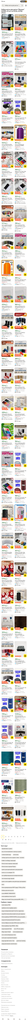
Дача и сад (3, 988)
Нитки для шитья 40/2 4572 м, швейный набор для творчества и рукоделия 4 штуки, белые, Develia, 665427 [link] (7, 608)
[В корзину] (12, 29)
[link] (7, 849)
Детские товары (5, 1000)
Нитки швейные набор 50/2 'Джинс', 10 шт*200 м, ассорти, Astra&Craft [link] (20, 34)
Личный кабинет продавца (7, 952)
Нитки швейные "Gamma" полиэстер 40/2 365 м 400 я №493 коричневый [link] (20, 634)
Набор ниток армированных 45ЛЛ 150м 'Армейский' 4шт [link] (20, 825)
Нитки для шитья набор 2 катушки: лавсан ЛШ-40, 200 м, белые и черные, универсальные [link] (7, 118)
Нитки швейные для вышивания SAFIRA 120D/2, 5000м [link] (19, 145)
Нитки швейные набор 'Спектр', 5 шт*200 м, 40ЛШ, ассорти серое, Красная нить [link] (20, 444)
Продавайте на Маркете (6, 954)
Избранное (14, 1019)
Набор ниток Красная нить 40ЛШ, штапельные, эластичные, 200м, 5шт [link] (20, 199)
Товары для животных (6, 996)
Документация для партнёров (8, 956)
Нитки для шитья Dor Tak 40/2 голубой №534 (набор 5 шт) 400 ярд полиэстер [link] (20, 471)
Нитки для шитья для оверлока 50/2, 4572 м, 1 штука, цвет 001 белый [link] (20, 415)
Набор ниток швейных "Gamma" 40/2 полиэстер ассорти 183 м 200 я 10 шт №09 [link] (20, 333)
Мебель (3, 971)
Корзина (19, 1019)
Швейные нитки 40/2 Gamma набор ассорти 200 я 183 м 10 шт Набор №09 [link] (7, 798)
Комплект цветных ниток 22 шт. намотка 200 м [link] (20, 280)
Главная (3, 1019)
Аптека (2, 982)
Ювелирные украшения (6, 1002)
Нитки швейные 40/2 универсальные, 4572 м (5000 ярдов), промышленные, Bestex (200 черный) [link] (7, 525)
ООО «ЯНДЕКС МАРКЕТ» (10, 1013)
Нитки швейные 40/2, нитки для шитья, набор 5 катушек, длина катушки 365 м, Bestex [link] (7, 333)
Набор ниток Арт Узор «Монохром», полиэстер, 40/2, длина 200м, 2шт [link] (7, 199)
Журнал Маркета (5, 1011)
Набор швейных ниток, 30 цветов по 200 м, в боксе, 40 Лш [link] (7, 307)
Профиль (25, 1019)
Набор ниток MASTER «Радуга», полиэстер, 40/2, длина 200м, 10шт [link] (7, 498)
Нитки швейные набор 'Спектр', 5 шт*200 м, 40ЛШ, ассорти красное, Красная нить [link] (7, 388)
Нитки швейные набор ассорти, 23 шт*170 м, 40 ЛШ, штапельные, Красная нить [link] (7, 145)
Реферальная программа (6, 963)
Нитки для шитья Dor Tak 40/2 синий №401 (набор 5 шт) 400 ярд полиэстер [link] (20, 688)
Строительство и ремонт (6, 998)
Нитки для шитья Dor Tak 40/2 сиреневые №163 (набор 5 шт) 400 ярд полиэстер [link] (7, 743)
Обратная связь (4, 1007)
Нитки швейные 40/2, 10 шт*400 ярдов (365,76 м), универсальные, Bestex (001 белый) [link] (7, 634)
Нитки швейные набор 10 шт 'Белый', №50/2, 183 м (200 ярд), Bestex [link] (7, 553)
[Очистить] (22, 5)
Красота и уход (4, 984)
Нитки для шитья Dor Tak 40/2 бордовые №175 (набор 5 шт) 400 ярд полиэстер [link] (20, 498)
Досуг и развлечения (6, 969)
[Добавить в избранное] (12, 16)
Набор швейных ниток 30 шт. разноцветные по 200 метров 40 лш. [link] (7, 444)
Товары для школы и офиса (7, 992)
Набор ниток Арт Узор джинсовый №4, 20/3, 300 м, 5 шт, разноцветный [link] (20, 553)
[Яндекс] (11, 1016)
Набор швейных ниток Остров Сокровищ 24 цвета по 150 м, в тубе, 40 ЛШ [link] (20, 525)
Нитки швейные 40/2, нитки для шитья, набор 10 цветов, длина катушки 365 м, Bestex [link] (7, 253)
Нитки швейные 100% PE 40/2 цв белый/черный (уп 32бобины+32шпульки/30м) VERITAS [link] (7, 34)
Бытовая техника (5, 973)
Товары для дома (5, 980)
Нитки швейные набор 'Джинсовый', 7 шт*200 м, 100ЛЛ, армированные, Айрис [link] (7, 826)
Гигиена (3, 975)
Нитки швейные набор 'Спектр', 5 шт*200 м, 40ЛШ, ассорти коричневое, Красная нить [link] (20, 581)
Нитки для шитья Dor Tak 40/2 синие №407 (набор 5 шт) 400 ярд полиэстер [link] (20, 770)
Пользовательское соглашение (8, 1005)
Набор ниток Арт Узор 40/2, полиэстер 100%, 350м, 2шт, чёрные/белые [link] (7, 61)
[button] (26, 5)
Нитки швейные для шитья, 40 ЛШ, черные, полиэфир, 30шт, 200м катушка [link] (20, 661)
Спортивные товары (5, 994)
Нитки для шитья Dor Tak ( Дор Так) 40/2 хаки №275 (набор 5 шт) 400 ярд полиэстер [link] (20, 118)
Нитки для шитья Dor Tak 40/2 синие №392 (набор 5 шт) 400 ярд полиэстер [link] (7, 716)
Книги (2, 990)
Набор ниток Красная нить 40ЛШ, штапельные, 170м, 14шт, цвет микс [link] (7, 415)
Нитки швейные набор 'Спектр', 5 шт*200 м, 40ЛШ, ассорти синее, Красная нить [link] (20, 91)
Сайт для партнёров (5, 957)
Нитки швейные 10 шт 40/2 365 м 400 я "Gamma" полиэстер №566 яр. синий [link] (7, 770)
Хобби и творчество (5, 986)
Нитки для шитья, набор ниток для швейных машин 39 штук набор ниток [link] (20, 63)
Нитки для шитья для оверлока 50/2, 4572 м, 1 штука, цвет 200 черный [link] (20, 608)
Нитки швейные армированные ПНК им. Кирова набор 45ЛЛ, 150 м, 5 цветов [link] (7, 361)
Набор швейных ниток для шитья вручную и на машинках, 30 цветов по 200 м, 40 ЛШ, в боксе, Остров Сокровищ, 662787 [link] (7, 91)
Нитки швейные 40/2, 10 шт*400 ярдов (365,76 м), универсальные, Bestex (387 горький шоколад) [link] (20, 743)
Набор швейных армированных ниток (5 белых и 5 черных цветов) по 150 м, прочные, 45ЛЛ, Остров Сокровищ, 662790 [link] (7, 471)
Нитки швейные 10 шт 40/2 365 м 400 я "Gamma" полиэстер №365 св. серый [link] (20, 798)
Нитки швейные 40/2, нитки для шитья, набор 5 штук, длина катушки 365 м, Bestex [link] (20, 225)
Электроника (4, 977)
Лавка (8, 1019)
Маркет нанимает (5, 1009)
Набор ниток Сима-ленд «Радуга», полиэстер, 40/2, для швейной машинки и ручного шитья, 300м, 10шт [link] (20, 172)
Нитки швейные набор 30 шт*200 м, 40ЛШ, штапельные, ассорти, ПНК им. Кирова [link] (7, 225)
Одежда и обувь (5, 978)
